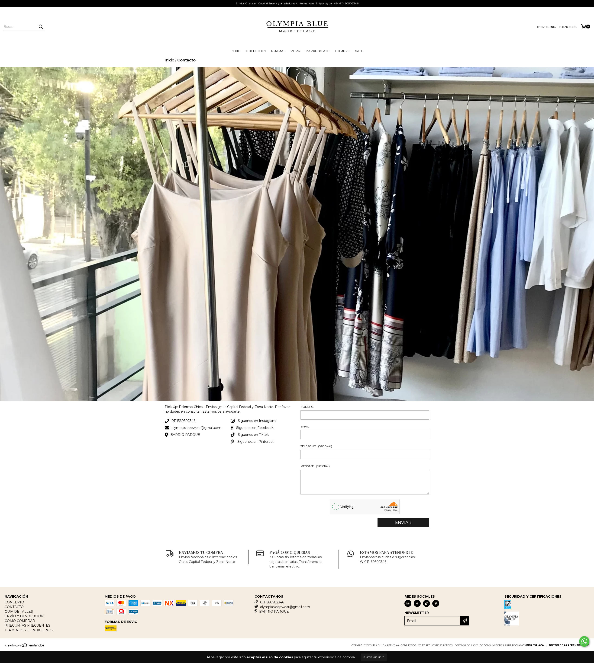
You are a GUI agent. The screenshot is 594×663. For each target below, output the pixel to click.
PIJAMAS (278, 51)
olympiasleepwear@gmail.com (196, 428)
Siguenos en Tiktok (253, 435)
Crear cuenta (546, 27)
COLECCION (256, 51)
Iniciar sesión (568, 27)
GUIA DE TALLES (19, 611)
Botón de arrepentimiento (569, 645)
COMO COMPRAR (20, 621)
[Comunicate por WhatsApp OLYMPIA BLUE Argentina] (584, 641)
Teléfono (316, 446)
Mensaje (315, 466)
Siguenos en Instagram (257, 421)
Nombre (307, 406)
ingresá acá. (535, 645)
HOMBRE (342, 51)
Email (304, 426)
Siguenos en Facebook (254, 428)
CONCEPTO (14, 602)
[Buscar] (40, 26)
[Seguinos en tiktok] (426, 603)
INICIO (236, 51)
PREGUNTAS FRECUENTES (27, 625)
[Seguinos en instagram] (407, 603)
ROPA (295, 51)
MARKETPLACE (318, 51)
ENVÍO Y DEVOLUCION (24, 616)
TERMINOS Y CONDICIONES (29, 630)
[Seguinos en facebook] (417, 603)
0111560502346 (183, 421)
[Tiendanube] (25, 646)
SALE (359, 51)
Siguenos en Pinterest (255, 442)
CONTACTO (14, 607)
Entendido (374, 657)
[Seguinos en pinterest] (435, 603)
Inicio (169, 60)
